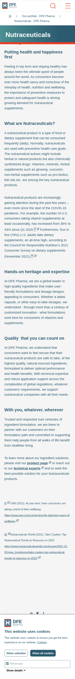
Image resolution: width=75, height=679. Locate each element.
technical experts (27, 468)
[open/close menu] (66, 6)
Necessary (16, 663)
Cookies (42, 642)
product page (37, 463)
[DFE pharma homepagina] (9, 5)
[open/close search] (53, 6)
